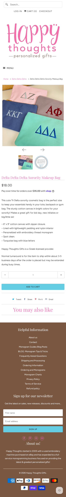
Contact (33, 342)
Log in (18, 11)
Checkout (45, 11)
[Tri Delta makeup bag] (33, 115)
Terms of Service (33, 383)
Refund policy (33, 388)
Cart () (31, 11)
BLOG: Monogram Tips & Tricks (33, 351)
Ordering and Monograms (33, 370)
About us (33, 337)
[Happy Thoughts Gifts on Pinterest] (30, 438)
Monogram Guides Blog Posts (33, 347)
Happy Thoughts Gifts (36, 473)
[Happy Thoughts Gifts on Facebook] (24, 438)
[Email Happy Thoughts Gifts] (42, 438)
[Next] (42, 149)
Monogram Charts (33, 374)
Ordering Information (33, 365)
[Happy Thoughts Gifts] (33, 40)
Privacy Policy (33, 379)
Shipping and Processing (33, 360)
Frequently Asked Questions (33, 356)
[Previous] (23, 149)
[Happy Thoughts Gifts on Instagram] (36, 438)
